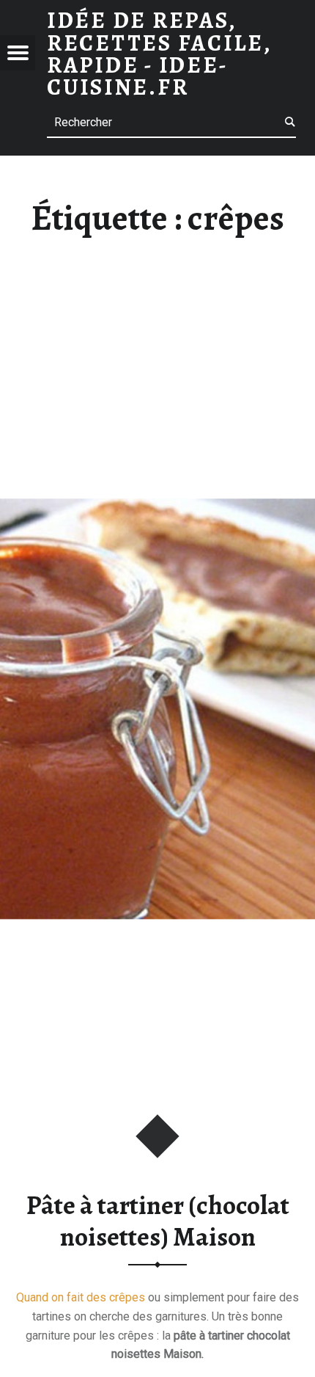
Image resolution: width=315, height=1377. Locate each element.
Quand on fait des (62, 1297)
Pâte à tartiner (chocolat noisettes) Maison (157, 1221)
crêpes (127, 1297)
